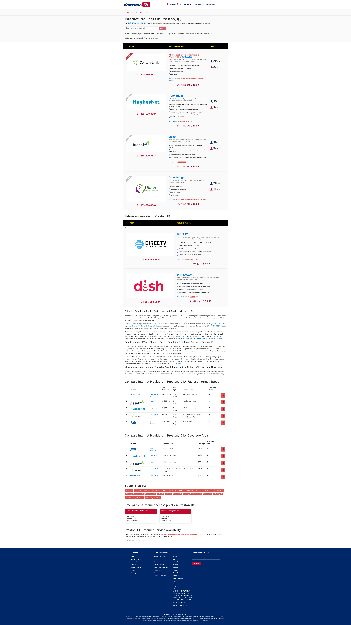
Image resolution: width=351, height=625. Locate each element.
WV (187, 600)
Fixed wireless (217, 338)
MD (190, 591)
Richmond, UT (197, 494)
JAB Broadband (158, 326)
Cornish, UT (164, 490)
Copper (175, 584)
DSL (179, 338)
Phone (192, 338)
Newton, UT (139, 494)
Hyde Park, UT (209, 490)
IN (179, 591)
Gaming (133, 573)
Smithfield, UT (217, 494)
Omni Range (176, 177)
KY (183, 591)
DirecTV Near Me (160, 576)
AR (176, 587)
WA (182, 600)
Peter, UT (168, 494)
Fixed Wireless (178, 578)
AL (174, 587)
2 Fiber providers (168, 534)
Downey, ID (181, 490)
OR (179, 598)
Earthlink (176, 576)
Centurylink (158, 570)
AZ (178, 587)
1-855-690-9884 (210, 4)
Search (162, 28)
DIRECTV (182, 234)
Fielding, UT (190, 490)
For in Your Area (190, 4)
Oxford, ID (160, 494)
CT (185, 587)
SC (184, 598)
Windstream (177, 562)
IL (177, 591)
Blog (132, 556)
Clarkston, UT (147, 490)
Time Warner (177, 573)
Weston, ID (148, 497)
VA (177, 600)
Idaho (141, 12)
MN (179, 593)
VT (179, 600)
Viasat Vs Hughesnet (180, 605)
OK (177, 598)
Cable (183, 338)
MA (187, 591)
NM (186, 595)
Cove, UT (173, 490)
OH (174, 598)
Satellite (198, 338)
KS (181, 591)
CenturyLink (187, 57)
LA (185, 591)
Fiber (188, 338)
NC (174, 595)
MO (182, 593)
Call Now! (172, 4)
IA (173, 591)
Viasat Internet (136, 559)
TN (188, 598)
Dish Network (185, 274)
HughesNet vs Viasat (138, 562)
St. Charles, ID (130, 497)
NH (182, 595)
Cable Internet (159, 565)
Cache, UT (138, 490)
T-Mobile (176, 565)
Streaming (157, 573)
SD (186, 598)
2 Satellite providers (190, 534)
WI (184, 600)
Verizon (133, 565)
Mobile (175, 567)
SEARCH (196, 563)
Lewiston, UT (220, 490)
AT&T (133, 570)
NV (189, 595)
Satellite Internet (159, 556)
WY (190, 600)
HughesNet (176, 95)
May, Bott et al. (135, 394)
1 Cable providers (179, 534)
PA (181, 598)
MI (177, 593)
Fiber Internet (158, 562)
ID (175, 591)
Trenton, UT (139, 497)
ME (174, 593)
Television (205, 338)
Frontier (176, 570)
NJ (184, 595)
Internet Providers (131, 12)
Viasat (173, 136)
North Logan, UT (150, 494)
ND (177, 595)
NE (179, 595)
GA (174, 589)
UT (174, 600)
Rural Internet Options (181, 602)
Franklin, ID (199, 490)
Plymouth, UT (177, 494)
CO (183, 587)
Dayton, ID (157, 497)
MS (185, 593)
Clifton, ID (156, 490)
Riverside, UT (207, 494)
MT (188, 593)
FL (188, 587)
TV (174, 559)
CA (181, 587)
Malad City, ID (130, 494)
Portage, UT (187, 494)
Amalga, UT (129, 490)
